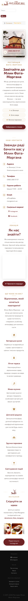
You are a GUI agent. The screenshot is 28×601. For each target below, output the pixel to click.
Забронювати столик (14, 127)
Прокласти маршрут (15, 284)
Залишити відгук (14, 584)
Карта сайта (14, 586)
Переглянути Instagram (14, 542)
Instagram (14, 211)
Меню (14, 570)
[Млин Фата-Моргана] (13, 3)
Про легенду (14, 568)
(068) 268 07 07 (14, 51)
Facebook (13, 216)
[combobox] (8, 10)
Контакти (14, 573)
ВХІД (4, 16)
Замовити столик (14, 581)
